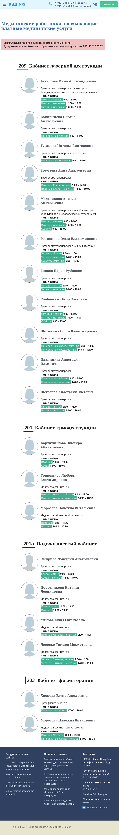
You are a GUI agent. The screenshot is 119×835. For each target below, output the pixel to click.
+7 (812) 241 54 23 (63, 2)
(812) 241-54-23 (90, 777)
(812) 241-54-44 (90, 788)
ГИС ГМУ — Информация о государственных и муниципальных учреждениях (20, 765)
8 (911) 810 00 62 (93, 46)
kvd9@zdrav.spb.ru (99, 794)
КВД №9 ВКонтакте (97, 807)
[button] (4, 4)
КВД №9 (17, 4)
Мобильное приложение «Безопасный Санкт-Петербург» (57, 792)
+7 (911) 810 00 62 (63, 5)
